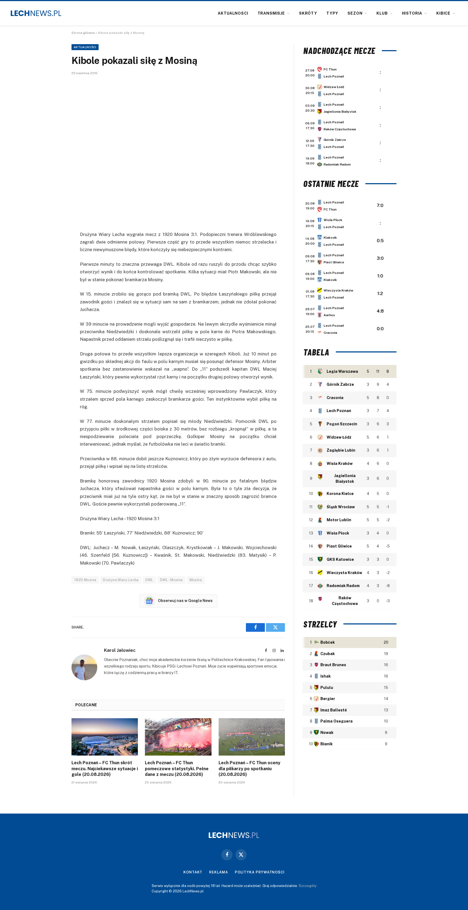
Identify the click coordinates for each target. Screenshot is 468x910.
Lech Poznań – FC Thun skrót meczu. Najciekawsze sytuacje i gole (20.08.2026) (105, 768)
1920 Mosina (85, 580)
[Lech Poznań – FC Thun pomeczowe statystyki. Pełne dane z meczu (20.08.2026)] (178, 737)
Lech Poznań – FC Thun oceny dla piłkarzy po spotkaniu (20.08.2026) (249, 768)
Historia (412, 13)
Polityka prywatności (260, 872)
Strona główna (83, 33)
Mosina (196, 580)
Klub (382, 13)
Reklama (218, 872)
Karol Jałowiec (120, 650)
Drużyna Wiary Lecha (120, 580)
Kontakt (192, 872)
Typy (332, 13)
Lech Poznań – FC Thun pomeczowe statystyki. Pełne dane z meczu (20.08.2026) (177, 768)
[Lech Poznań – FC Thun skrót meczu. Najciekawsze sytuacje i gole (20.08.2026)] (105, 737)
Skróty (308, 13)
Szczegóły (308, 886)
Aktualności (233, 13)
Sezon (354, 13)
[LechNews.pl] (36, 13)
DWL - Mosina (171, 580)
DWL (149, 580)
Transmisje (271, 13)
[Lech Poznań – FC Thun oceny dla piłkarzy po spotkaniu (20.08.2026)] (252, 737)
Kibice (443, 13)
